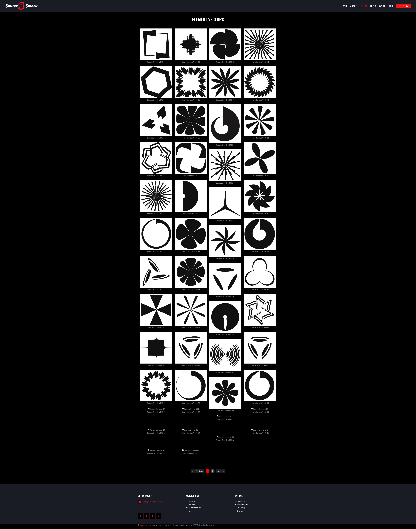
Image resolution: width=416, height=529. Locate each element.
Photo (373, 5)
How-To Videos (242, 504)
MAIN (345, 5)
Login (401, 6)
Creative (353, 5)
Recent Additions (194, 508)
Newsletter (241, 501)
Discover (191, 501)
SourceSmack (145, 525)
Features (191, 504)
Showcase (240, 511)
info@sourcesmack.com (153, 502)
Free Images (241, 508)
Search (382, 5)
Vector (364, 5)
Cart (391, 5)
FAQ (190, 511)
